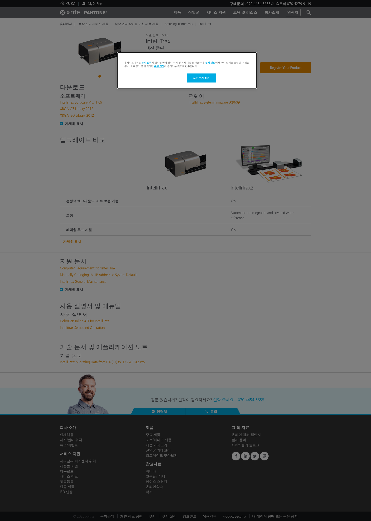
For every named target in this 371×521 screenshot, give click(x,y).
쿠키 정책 (146, 62)
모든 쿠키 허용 (201, 77)
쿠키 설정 (210, 62)
